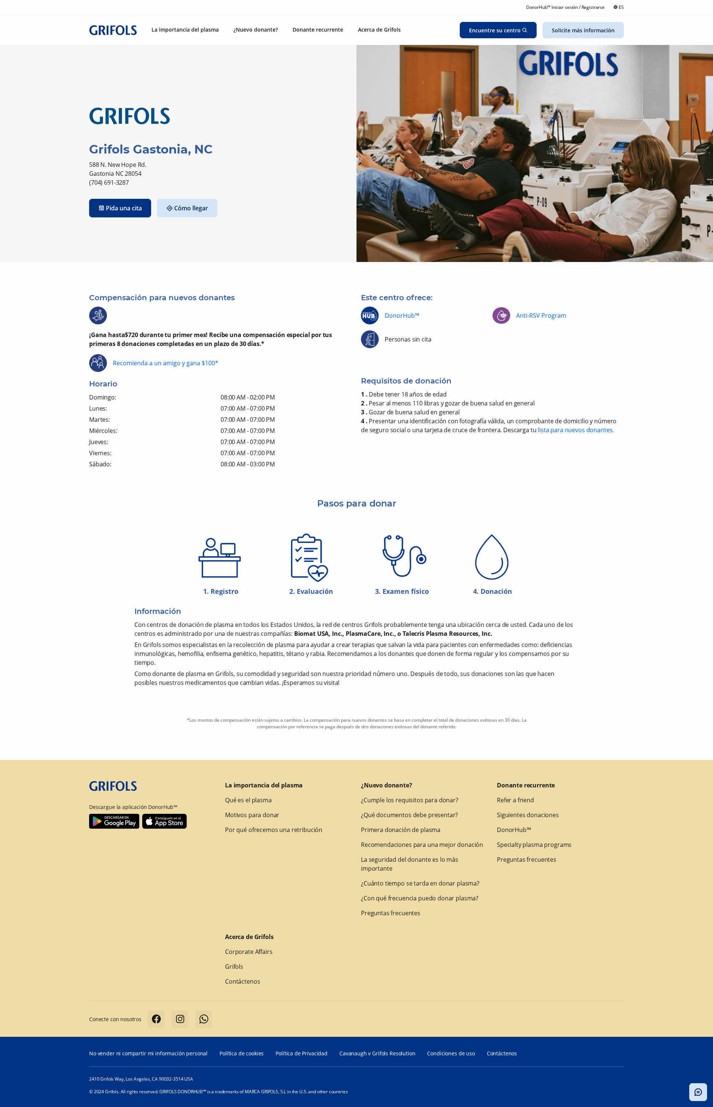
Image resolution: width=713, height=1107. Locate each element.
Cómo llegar (191, 208)
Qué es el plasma (248, 800)
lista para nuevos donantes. (576, 430)
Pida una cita (124, 208)
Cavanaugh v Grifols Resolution (377, 1053)
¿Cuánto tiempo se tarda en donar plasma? (420, 883)
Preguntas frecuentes (390, 913)
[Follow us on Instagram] (180, 1019)
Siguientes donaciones (528, 815)
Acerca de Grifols (249, 937)
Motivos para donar (252, 815)
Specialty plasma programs (534, 845)
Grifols (234, 966)
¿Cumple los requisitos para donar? (409, 800)
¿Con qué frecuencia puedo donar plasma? (419, 898)
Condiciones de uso (451, 1053)
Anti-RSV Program (541, 315)
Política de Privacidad (302, 1053)
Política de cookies (241, 1053)
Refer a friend (515, 800)
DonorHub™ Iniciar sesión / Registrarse (565, 7)
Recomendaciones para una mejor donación (422, 845)
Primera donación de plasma (400, 830)
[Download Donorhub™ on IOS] (164, 821)
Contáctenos (242, 981)
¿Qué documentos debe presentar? (409, 815)
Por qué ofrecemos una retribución (273, 830)
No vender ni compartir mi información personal (148, 1053)
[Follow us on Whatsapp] (204, 1019)
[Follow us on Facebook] (156, 1019)
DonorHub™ (402, 315)
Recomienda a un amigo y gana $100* (165, 363)
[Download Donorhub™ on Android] (114, 821)
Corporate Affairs (248, 952)
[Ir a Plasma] (113, 30)
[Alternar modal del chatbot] (698, 1092)
